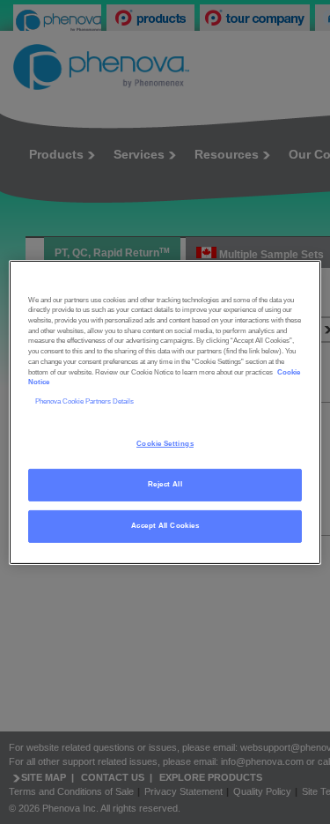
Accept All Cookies (165, 526)
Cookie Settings (165, 444)
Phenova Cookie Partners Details (84, 401)
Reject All (165, 484)
